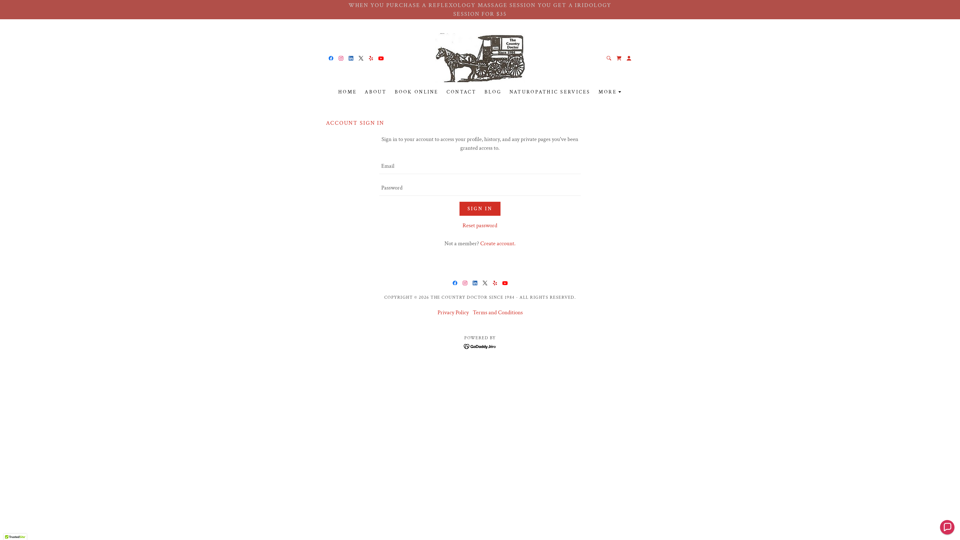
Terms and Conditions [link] (498, 312)
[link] (331, 58)
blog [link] (493, 92)
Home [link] (347, 92)
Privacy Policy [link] (453, 312)
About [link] (375, 92)
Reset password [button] (479, 225)
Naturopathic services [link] (550, 92)
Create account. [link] (498, 243)
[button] (629, 58)
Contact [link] (461, 92)
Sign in (480, 209)
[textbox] (479, 166)
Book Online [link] (416, 92)
